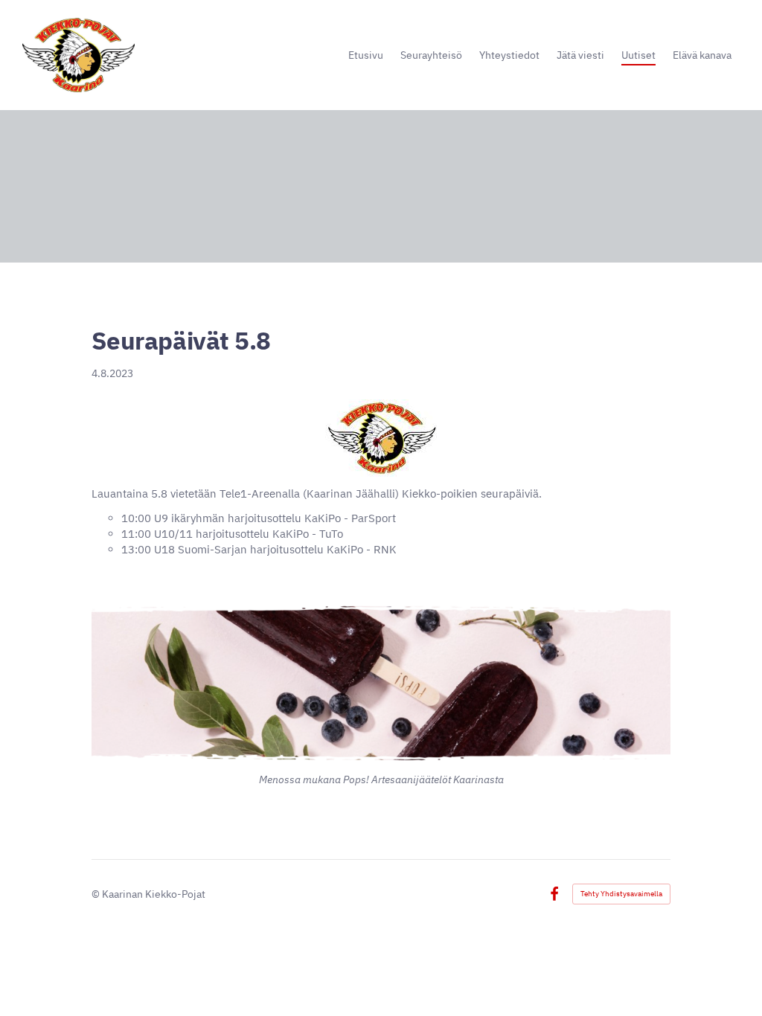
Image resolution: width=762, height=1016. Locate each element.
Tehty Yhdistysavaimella (621, 893)
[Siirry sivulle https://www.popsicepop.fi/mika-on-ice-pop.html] (381, 684)
